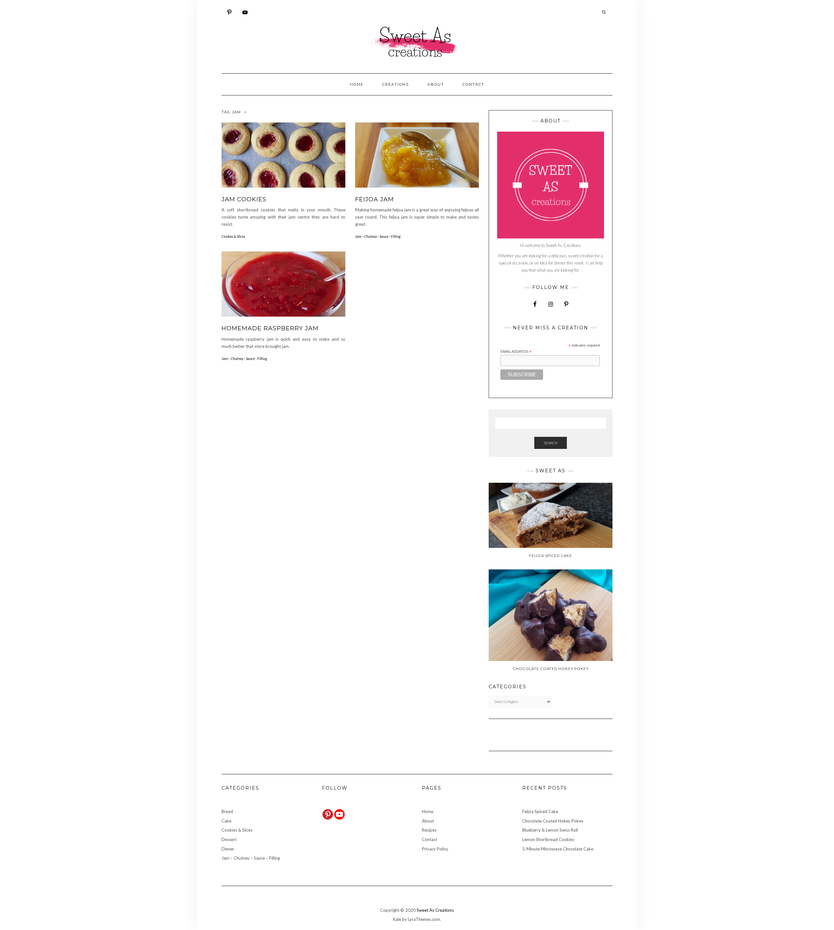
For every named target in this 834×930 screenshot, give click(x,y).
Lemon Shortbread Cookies (548, 839)
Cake (226, 820)
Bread (227, 811)
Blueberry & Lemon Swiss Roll (550, 830)
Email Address (516, 352)
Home (357, 84)
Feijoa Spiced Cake (540, 811)
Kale (397, 919)
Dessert (229, 839)
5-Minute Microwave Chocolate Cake (557, 848)
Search (550, 443)
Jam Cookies (244, 199)
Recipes (429, 830)
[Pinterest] (328, 814)
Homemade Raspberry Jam (270, 328)
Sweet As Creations (435, 910)
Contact (473, 84)
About (435, 84)
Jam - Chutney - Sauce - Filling (377, 236)
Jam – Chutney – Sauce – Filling (251, 858)
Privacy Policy (435, 848)
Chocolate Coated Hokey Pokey (552, 820)
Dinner (228, 848)
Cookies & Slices (233, 236)
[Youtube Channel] (339, 814)
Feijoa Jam (374, 199)
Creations (395, 84)
